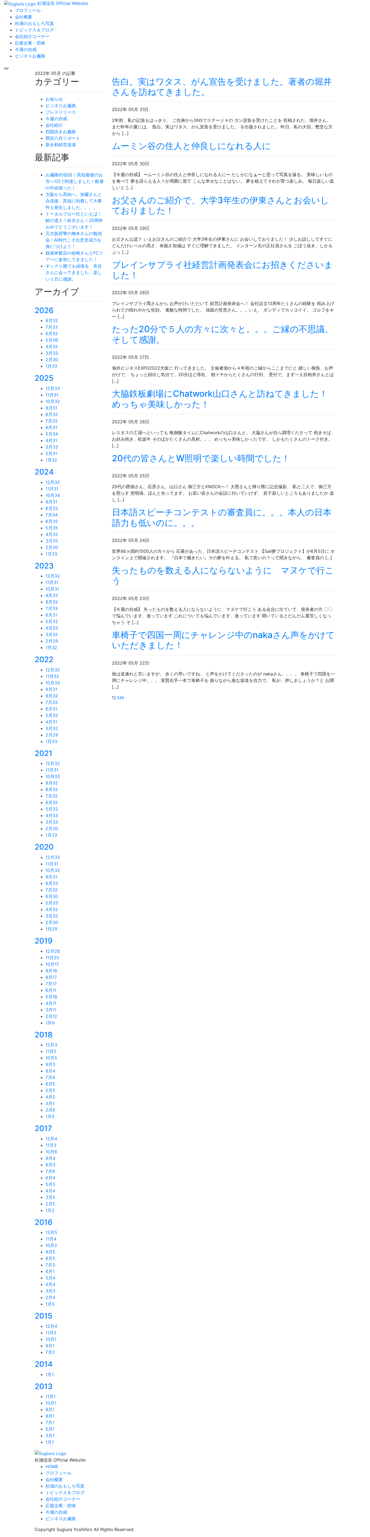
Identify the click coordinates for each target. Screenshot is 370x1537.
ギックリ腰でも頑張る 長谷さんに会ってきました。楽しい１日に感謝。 (74, 272)
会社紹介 (54, 125)
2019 (44, 940)
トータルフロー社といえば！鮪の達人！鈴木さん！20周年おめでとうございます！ (74, 220)
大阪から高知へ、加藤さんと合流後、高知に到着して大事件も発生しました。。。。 (74, 201)
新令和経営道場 (61, 144)
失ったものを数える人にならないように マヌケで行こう (223, 575)
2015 (43, 1315)
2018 (44, 1034)
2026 (44, 310)
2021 (43, 753)
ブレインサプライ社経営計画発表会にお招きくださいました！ (222, 269)
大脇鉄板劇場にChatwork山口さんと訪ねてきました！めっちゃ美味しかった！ (220, 398)
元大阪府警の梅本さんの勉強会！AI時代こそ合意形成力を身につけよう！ (74, 240)
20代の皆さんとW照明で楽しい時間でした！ (201, 458)
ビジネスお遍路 (61, 105)
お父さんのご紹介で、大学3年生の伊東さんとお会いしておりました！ (220, 205)
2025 (44, 378)
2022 (44, 659)
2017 (43, 1128)
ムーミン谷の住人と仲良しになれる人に (191, 146)
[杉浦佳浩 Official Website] (50, 1453)
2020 (44, 847)
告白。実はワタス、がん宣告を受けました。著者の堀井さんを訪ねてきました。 (222, 86)
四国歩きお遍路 (61, 131)
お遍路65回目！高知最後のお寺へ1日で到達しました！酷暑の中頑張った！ (75, 181)
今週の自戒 (56, 118)
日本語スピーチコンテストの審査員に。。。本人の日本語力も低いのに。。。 (222, 517)
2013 (44, 1386)
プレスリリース (61, 112)
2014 (44, 1364)
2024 (44, 472)
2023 (44, 565)
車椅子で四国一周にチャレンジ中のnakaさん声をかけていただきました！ (223, 640)
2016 (44, 1222)
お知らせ (54, 99)
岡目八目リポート (63, 138)
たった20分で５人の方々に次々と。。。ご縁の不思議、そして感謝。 (222, 334)
